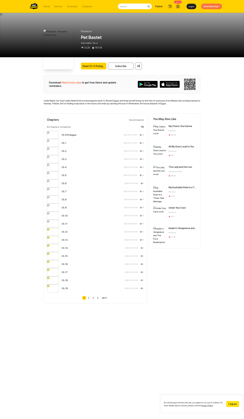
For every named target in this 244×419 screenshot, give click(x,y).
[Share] (138, 66)
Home (46, 6)
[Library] (170, 6)
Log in (191, 6)
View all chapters (136, 120)
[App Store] (170, 84)
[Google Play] (148, 84)
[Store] (178, 6)
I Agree (232, 404)
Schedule (72, 6)
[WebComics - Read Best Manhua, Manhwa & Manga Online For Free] (34, 6)
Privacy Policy (207, 405)
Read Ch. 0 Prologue (94, 66)
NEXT (104, 298)
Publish (159, 6)
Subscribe (120, 66)
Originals (87, 6)
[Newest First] (142, 127)
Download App (210, 6)
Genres (58, 6)
